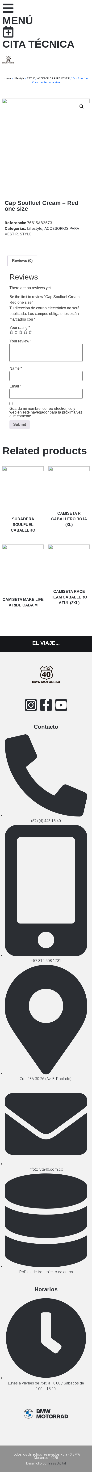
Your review (20, 341)
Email (15, 386)
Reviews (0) (22, 261)
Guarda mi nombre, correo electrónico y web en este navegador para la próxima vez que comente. (45, 412)
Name (15, 368)
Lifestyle (19, 78)
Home (7, 78)
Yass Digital (57, 1463)
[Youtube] (61, 705)
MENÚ (17, 20)
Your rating (19, 328)
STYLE (31, 78)
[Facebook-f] (46, 705)
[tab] (22, 261)
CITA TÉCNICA (38, 44)
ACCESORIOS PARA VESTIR (53, 78)
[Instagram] (31, 705)
